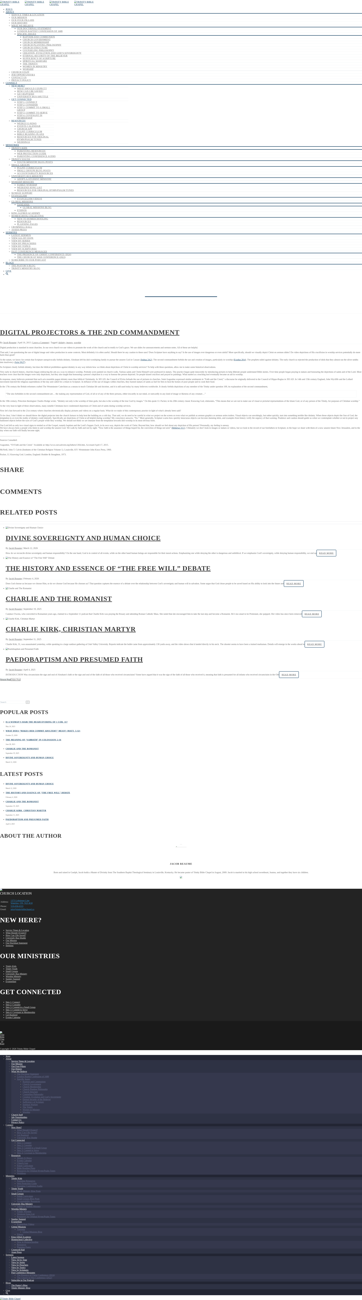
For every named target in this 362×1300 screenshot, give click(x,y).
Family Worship (27, 185)
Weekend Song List (29, 187)
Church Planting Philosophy (42, 45)
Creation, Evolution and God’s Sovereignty (52, 53)
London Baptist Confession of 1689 (40, 31)
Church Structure (35, 47)
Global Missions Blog (37, 207)
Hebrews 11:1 (178, 428)
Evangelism (19, 196)
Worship (28, 69)
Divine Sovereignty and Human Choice (83, 538)
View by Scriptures (24, 249)
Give (8, 271)
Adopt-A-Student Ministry (34, 179)
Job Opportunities (23, 75)
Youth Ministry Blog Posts (35, 162)
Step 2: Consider (27, 105)
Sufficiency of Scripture (39, 58)
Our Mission (19, 17)
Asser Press (19, 229)
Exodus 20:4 (239, 359)
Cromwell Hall (21, 227)
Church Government (36, 39)
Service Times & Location (27, 15)
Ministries (12, 145)
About (10, 12)
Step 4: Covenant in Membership (29, 116)
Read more (326, 553)
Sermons (11, 232)
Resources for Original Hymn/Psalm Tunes (33, 138)
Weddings (23, 142)
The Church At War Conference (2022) (41, 257)
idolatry (61, 342)
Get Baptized (25, 94)
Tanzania (23, 204)
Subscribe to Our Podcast (28, 260)
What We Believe (22, 25)
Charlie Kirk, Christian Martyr (71, 629)
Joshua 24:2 (146, 359)
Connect (11, 83)
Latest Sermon (21, 235)
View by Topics (21, 246)
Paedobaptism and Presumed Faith (74, 659)
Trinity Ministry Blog (25, 268)
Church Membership (36, 42)
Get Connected (21, 99)
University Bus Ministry (27, 176)
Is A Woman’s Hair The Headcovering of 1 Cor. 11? (37, 722)
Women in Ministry (35, 66)
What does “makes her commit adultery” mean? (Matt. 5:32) (43, 731)
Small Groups (20, 165)
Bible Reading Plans (30, 134)
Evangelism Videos (29, 198)
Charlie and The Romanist (59, 598)
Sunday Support (22, 193)
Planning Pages (27, 224)
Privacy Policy (21, 80)
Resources (18, 121)
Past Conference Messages (29, 251)
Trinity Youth (20, 159)
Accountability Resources (35, 173)
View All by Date (22, 238)
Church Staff (20, 72)
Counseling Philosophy (38, 50)
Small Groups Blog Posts (33, 170)
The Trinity (30, 64)
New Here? (18, 86)
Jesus (9, 9)
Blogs (10, 262)
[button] (7, 274)
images (69, 342)
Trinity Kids (19, 148)
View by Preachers (23, 243)
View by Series (20, 241)
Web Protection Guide (31, 153)
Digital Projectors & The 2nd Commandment (89, 332)
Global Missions (22, 201)
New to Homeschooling (32, 219)
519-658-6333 (17, 906)
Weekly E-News (26, 123)
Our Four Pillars (22, 20)
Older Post (15, 679)
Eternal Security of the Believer (45, 55)
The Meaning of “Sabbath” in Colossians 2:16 (33, 740)
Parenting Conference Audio (36, 156)
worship (77, 342)
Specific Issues (26, 34)
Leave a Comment (40, 342)
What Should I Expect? (32, 88)
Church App (24, 129)
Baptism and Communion (39, 37)
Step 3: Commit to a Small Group (20, 1007)
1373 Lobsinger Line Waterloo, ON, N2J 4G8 (22, 901)
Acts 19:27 (20, 362)
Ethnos (22, 210)
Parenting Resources (31, 151)
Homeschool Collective (27, 216)
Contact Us (19, 77)
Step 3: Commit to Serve (32, 112)
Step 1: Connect (27, 102)
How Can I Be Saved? (30, 91)
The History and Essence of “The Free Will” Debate (108, 568)
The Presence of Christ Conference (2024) (44, 254)
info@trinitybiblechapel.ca (22, 909)
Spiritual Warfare (35, 61)
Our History (19, 23)
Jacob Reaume (9, 342)
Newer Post (5, 679)
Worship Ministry (22, 182)
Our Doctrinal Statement (34, 28)
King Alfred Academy (25, 213)
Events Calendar (28, 126)
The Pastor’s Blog (23, 265)
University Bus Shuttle (32, 96)
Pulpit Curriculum (29, 131)
